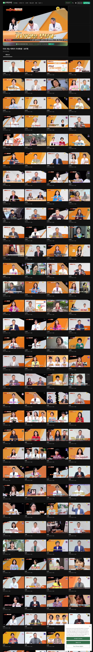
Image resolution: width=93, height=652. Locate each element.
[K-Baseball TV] (68, 3)
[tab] (7, 55)
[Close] (90, 626)
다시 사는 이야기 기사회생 (12, 48)
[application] (35, 24)
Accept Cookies (78, 638)
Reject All (78, 642)
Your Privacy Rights (78, 646)
